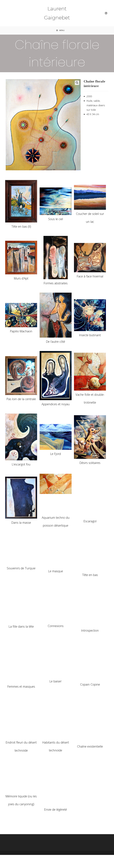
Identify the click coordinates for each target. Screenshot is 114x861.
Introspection (90, 630)
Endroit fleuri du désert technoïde (21, 746)
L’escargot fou (21, 464)
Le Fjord (55, 454)
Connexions (56, 626)
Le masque (55, 571)
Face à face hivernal (90, 276)
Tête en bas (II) (21, 226)
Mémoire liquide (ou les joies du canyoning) (21, 800)
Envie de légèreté (55, 809)
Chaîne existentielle (90, 746)
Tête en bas (90, 575)
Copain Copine (90, 684)
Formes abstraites (56, 283)
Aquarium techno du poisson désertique (56, 521)
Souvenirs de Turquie (21, 568)
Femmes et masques (21, 686)
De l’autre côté (55, 341)
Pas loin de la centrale (21, 399)
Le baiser (55, 681)
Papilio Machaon (21, 331)
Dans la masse (21, 522)
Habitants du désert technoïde (55, 746)
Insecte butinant (90, 335)
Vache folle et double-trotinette (90, 398)
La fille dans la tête (21, 626)
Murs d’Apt (21, 278)
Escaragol (90, 521)
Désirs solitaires (90, 463)
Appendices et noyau (56, 404)
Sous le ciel (55, 219)
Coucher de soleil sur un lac (90, 218)
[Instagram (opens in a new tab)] (106, 13)
